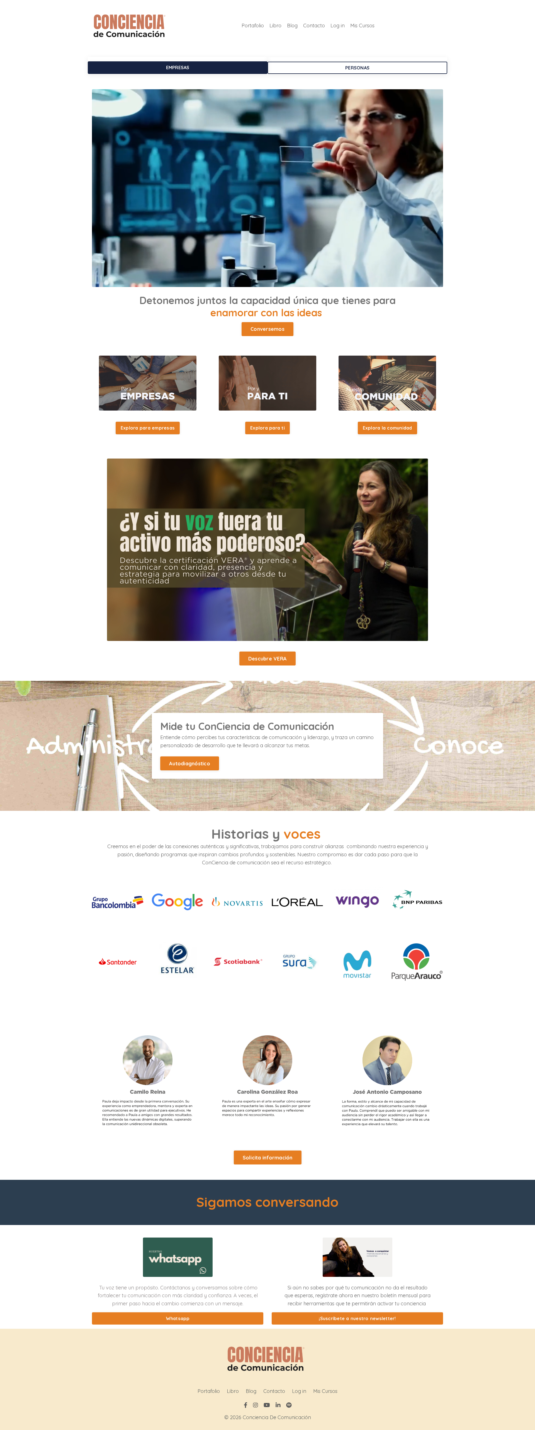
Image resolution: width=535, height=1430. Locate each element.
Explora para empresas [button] (148, 428)
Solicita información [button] (268, 1157)
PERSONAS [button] (357, 68)
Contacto (314, 25)
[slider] (267, 281)
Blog (292, 25)
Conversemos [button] (267, 329)
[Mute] (436, 281)
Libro (275, 25)
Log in (337, 25)
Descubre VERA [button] (267, 658)
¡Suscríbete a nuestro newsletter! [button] (357, 1318)
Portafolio (253, 25)
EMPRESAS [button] (177, 67)
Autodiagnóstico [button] (189, 763)
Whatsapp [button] (178, 1318)
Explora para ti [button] (267, 428)
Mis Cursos (362, 25)
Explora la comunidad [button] (387, 428)
